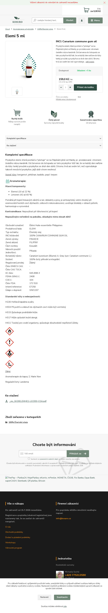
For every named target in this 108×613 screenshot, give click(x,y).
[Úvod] (17, 20)
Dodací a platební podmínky (17, 537)
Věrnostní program (13, 548)
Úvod (7, 29)
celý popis (90, 62)
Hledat (69, 20)
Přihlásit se (75, 453)
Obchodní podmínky (14, 532)
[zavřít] (104, 2)
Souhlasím (62, 597)
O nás (8, 527)
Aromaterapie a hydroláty (23, 29)
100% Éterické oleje (45, 29)
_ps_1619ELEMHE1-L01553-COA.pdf (27, 401)
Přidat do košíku (85, 87)
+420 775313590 (75, 575)
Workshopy (10, 542)
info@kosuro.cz (63, 518)
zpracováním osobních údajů (49, 459)
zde (65, 606)
